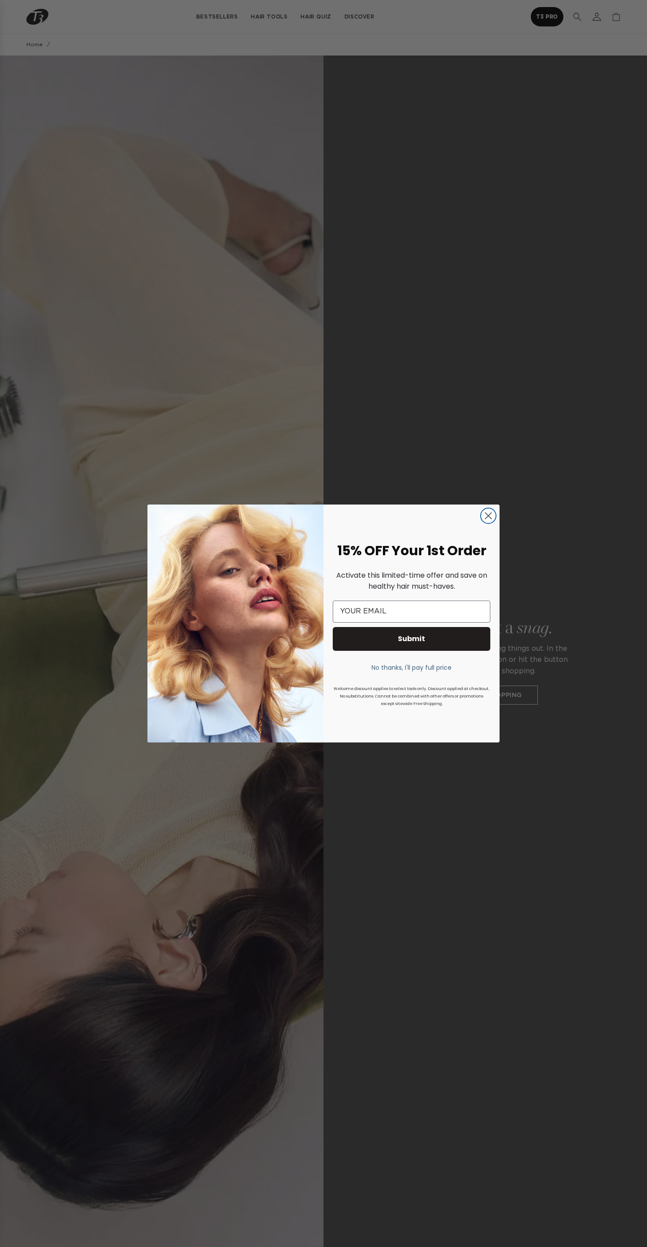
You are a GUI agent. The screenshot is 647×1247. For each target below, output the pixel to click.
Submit (411, 639)
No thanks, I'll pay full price (411, 667)
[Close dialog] (488, 515)
